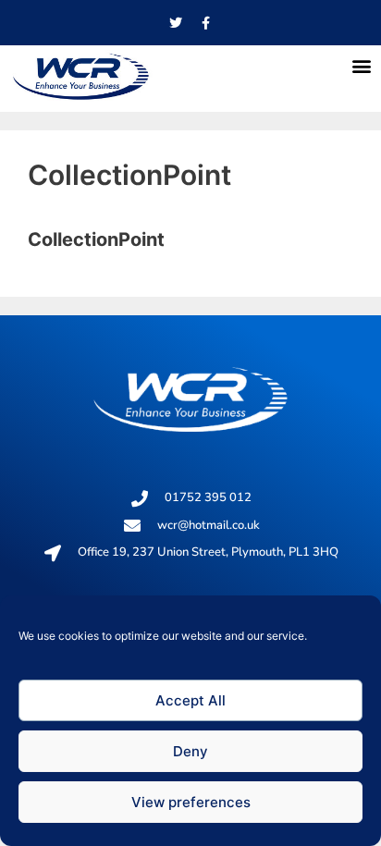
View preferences (191, 802)
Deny (190, 751)
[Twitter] (176, 23)
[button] (361, 65)
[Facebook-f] (206, 23)
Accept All (190, 700)
